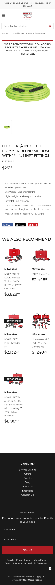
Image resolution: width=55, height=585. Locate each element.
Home (5, 33)
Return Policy (39, 560)
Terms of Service (13, 563)
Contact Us (27, 495)
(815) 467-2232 (27, 53)
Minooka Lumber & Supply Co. (30, 576)
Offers (27, 473)
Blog (27, 482)
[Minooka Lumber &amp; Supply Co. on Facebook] (50, 569)
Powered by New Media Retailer (26, 580)
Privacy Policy (23, 560)
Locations (27, 490)
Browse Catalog (27, 469)
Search (10, 560)
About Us (27, 486)
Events (27, 478)
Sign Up (27, 550)
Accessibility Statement (36, 563)
